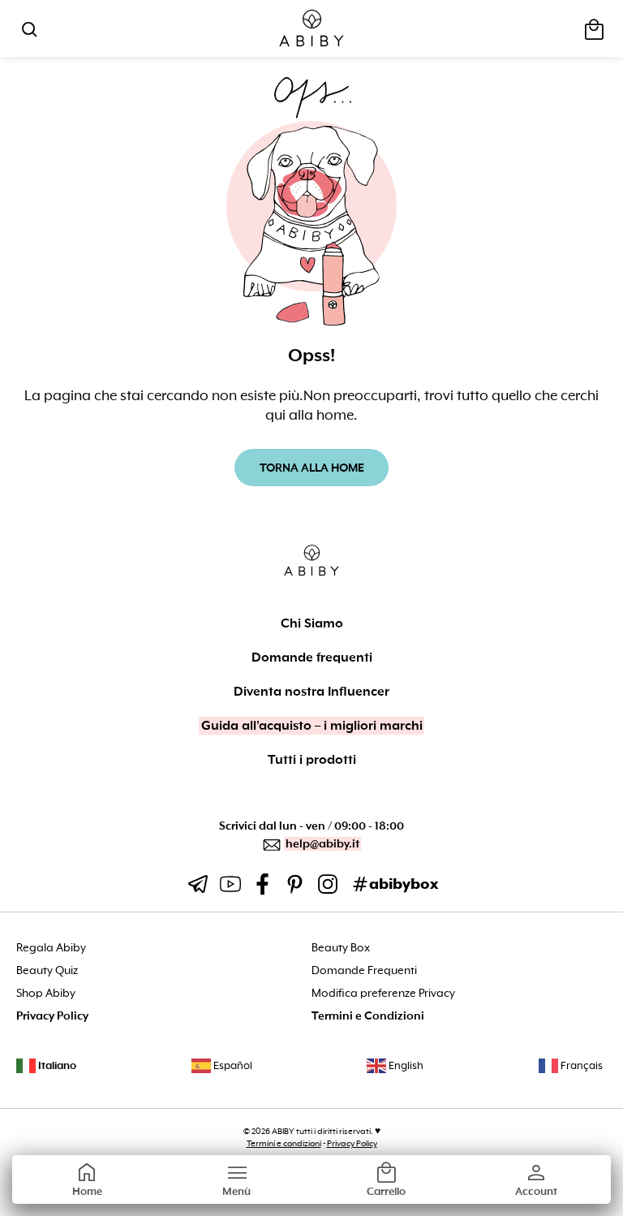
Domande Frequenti (364, 970)
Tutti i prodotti (312, 760)
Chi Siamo (312, 623)
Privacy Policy (52, 1016)
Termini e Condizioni (368, 1016)
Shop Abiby (45, 993)
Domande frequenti (311, 657)
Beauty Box (341, 948)
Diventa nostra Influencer (311, 691)
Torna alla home (312, 467)
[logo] (311, 28)
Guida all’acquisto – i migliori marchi (312, 726)
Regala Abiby (51, 948)
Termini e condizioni (284, 1143)
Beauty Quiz (47, 970)
